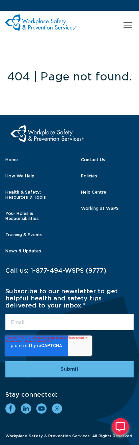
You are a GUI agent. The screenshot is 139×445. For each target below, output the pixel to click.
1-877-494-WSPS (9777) (68, 270)
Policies (89, 175)
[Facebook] (10, 408)
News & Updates (23, 250)
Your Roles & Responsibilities (22, 216)
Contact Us (93, 159)
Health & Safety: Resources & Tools (25, 195)
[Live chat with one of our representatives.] (120, 426)
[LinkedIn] (26, 408)
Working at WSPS (100, 208)
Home (11, 159)
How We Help (19, 175)
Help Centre (93, 192)
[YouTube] (41, 408)
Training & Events (24, 234)
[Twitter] (57, 408)
